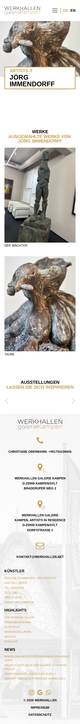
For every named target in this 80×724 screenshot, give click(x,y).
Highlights (15, 610)
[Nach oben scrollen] (40, 424)
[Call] (12, 712)
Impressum (40, 707)
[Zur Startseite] (22, 10)
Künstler (14, 571)
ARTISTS (19, 70)
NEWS (9, 650)
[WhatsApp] (28, 712)
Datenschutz (40, 714)
